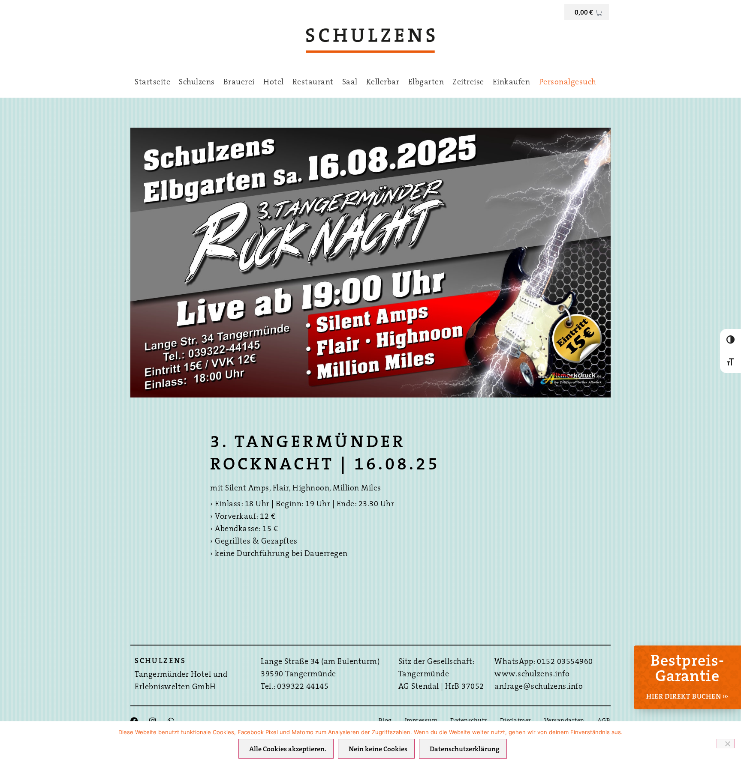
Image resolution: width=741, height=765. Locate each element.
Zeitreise (468, 83)
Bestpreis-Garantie (687, 669)
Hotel (273, 83)
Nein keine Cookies (378, 749)
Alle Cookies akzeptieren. (287, 749)
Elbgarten (426, 83)
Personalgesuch (567, 83)
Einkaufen (511, 83)
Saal (350, 83)
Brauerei (239, 83)
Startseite (152, 83)
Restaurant (313, 83)
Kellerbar (383, 83)
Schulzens (197, 83)
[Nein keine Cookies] (726, 743)
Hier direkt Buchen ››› (687, 696)
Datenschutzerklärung (465, 749)
